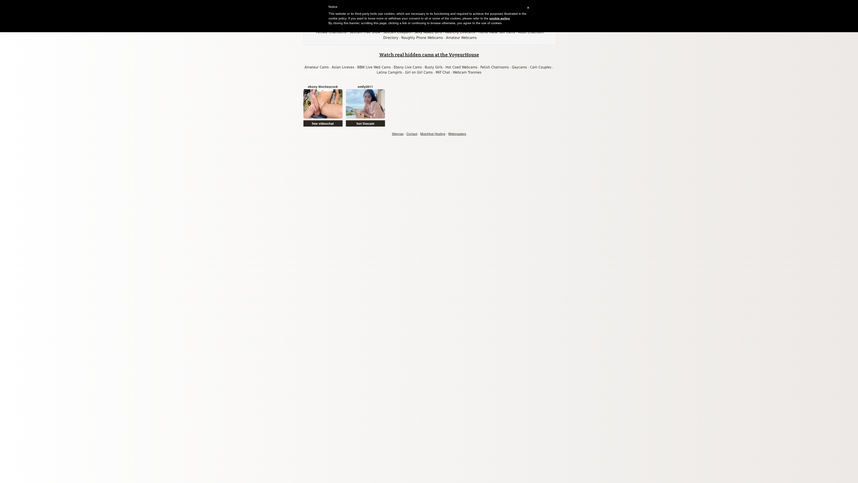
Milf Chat (443, 72)
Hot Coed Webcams (461, 67)
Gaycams (519, 67)
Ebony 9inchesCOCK (323, 86)
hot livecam (365, 123)
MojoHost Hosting (432, 133)
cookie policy (499, 18)
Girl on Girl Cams (419, 72)
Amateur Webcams (461, 38)
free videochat (323, 123)
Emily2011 (365, 86)
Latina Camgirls (389, 72)
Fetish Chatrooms (494, 67)
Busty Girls (434, 67)
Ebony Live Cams (408, 67)
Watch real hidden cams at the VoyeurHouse (429, 54)
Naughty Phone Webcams (422, 38)
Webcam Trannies (467, 72)
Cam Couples (540, 67)
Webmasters (457, 133)
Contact (411, 133)
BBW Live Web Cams (374, 67)
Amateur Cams (317, 67)
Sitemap (398, 133)
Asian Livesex (343, 67)
